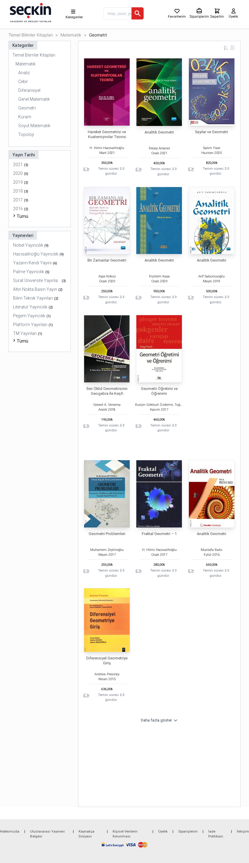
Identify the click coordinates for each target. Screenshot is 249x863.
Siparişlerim (188, 831)
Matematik (70, 34)
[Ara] (137, 13)
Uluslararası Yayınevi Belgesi (47, 833)
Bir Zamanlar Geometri (106, 260)
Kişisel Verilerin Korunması (125, 833)
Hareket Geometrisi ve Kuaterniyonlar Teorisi (107, 134)
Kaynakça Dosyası (86, 833)
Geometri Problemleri (107, 533)
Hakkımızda (9, 831)
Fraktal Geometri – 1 (159, 533)
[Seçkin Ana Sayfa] (30, 12)
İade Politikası (215, 833)
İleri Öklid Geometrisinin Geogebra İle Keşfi (107, 391)
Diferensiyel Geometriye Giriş (107, 660)
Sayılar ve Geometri (211, 132)
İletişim (243, 831)
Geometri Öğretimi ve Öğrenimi (159, 391)
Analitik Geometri (159, 132)
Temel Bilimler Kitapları (31, 34)
